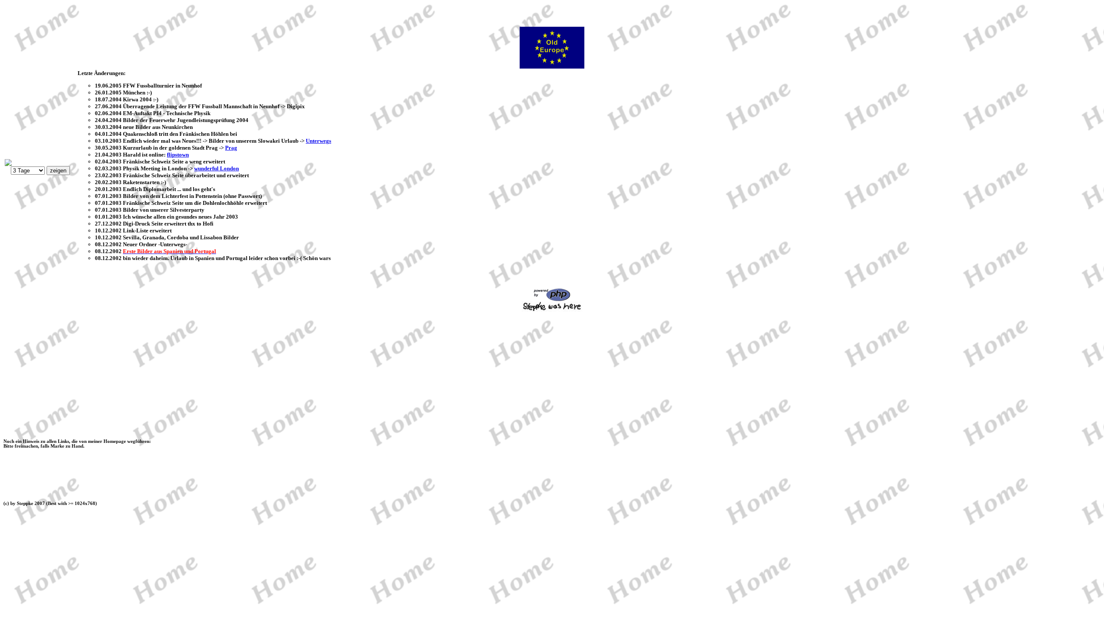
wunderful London (216, 168)
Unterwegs (318, 141)
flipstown (178, 154)
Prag (231, 147)
